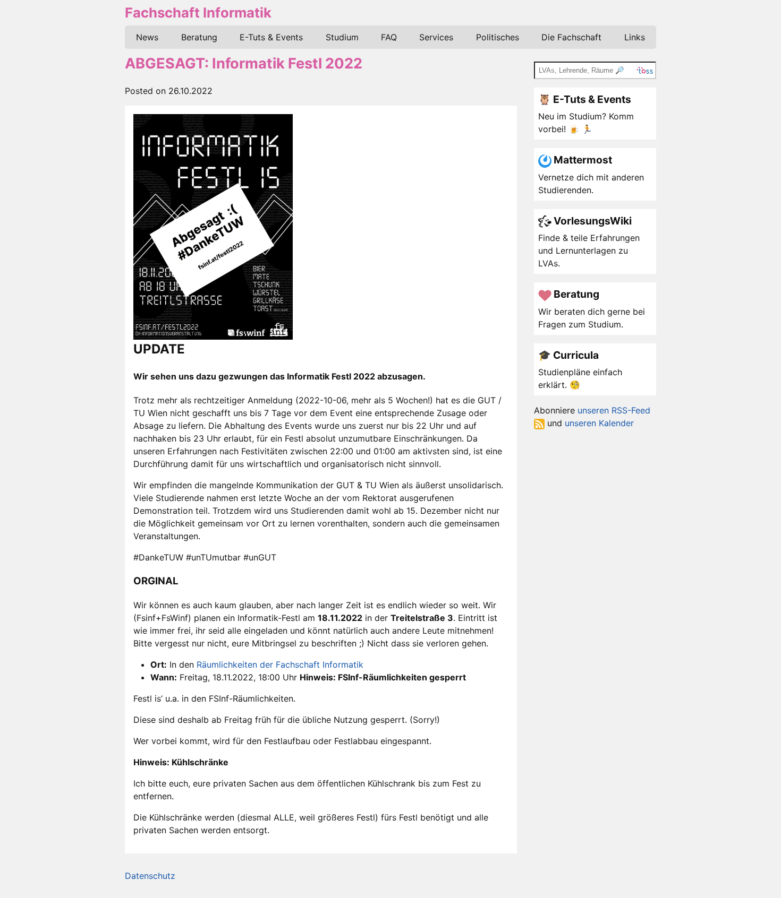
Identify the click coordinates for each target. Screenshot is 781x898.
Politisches (497, 37)
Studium (342, 37)
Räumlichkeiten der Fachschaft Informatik (280, 664)
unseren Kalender (599, 423)
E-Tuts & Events (271, 37)
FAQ (389, 37)
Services (436, 37)
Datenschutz (150, 875)
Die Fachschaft (571, 37)
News (147, 37)
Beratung (199, 37)
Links (634, 37)
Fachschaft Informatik (198, 12)
